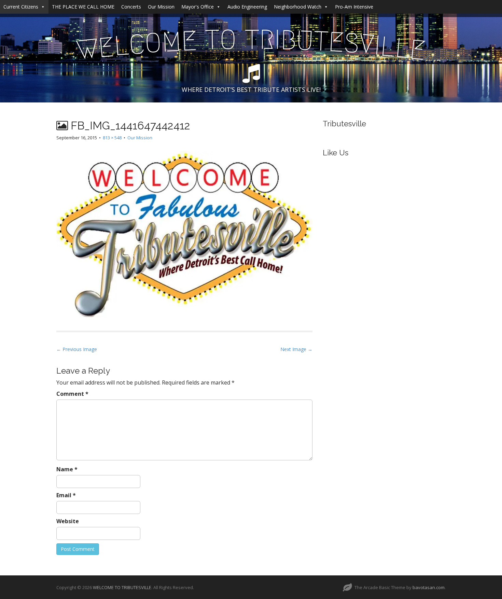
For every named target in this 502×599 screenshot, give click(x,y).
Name (67, 469)
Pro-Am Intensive (354, 6)
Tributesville (344, 123)
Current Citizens (20, 6)
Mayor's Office (197, 6)
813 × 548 (112, 138)
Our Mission (161, 6)
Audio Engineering (247, 6)
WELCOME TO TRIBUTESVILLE (122, 587)
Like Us (335, 152)
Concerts (131, 6)
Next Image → (296, 349)
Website (67, 521)
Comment (72, 394)
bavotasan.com (429, 587)
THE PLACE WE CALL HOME (83, 6)
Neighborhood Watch (297, 6)
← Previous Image (76, 349)
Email (66, 495)
